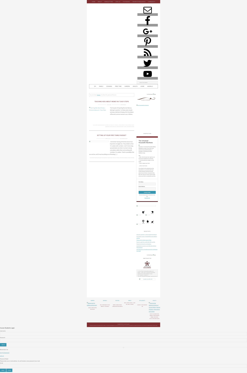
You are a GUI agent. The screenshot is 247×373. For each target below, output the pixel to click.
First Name (141, 182)
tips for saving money (130, 126)
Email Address (142, 186)
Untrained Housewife (103, 8)
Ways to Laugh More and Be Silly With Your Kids (145, 242)
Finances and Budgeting (101, 125)
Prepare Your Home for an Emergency (143, 244)
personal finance (125, 125)
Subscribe (147, 192)
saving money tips (113, 126)
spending (132, 157)
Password (2, 337)
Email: (1, 363)
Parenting (108, 125)
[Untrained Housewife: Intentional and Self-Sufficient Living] (147, 268)
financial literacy (118, 125)
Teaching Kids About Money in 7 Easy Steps (111, 101)
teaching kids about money (121, 126)
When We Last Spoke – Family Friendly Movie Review (146, 234)
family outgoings (116, 157)
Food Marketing (149, 94)
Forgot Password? (4, 352)
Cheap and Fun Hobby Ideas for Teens (143, 240)
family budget (110, 157)
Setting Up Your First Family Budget (111, 135)
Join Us (2, 356)
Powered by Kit (147, 198)
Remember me (4, 349)
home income (122, 157)
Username (3, 331)
